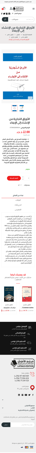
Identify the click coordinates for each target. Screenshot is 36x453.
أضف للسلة (14, 178)
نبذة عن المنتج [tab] (18, 195)
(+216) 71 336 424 (21, 378)
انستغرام (22, 395)
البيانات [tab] (18, 200)
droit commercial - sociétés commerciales (27, 308)
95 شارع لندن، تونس (23, 388)
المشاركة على (21, 185)
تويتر (29, 395)
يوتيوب (26, 395)
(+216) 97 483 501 (21, 376)
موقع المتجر (18, 13)
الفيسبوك (33, 395)
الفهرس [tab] (18, 210)
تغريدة (19, 185)
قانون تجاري (9, 305)
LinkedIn (19, 395)
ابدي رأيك (18, 205)
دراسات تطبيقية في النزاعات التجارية (9, 308)
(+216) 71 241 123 (22, 381)
